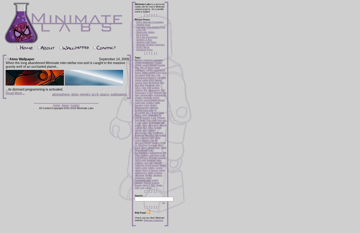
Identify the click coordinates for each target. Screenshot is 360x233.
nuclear (146, 117)
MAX (142, 85)
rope (159, 120)
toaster (138, 185)
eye (145, 145)
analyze (150, 102)
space (104, 94)
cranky (153, 105)
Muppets (158, 92)
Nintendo (151, 160)
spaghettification (143, 180)
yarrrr (148, 187)
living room (159, 155)
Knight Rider (158, 112)
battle (157, 102)
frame (138, 147)
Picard (148, 165)
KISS (137, 155)
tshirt (144, 125)
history (152, 77)
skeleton (147, 97)
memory (144, 157)
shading (139, 97)
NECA (138, 160)
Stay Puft (146, 87)
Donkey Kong (159, 142)
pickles (155, 165)
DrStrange (154, 82)
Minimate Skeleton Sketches (150, 44)
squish (155, 180)
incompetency (142, 152)
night (143, 160)
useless (156, 87)
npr (164, 92)
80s (146, 90)
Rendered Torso (144, 49)
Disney (147, 142)
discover (139, 142)
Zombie (138, 127)
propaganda (160, 95)
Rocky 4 (146, 170)
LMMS (149, 70)
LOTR (150, 92)
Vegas (159, 185)
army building (149, 130)
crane (146, 105)
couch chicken (142, 140)
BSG (137, 137)
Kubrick (144, 155)
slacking (139, 100)
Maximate (150, 85)
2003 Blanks (155, 80)
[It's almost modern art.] (35, 84)
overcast (148, 162)
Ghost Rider (154, 147)
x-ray (142, 187)
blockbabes (160, 135)
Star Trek (155, 75)
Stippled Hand (143, 24)
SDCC (138, 87)
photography (146, 95)
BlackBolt (149, 135)
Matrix (138, 115)
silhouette (139, 175)
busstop (139, 105)
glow (74, 94)
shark (151, 172)
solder (145, 122)
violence (139, 90)
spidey (145, 72)
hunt (148, 75)
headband (143, 150)
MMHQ (138, 117)
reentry (85, 94)
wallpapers (119, 94)
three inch (161, 72)
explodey (154, 107)
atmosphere (61, 94)
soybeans (140, 177)
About (65, 105)
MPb (151, 157)
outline (145, 80)
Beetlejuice (157, 132)
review (159, 167)
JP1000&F (140, 112)
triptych (146, 185)
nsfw (158, 160)
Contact (75, 105)
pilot (158, 85)
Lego (151, 155)
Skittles (148, 175)
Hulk (150, 150)
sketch (155, 97)
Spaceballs (154, 122)
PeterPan (139, 165)
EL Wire (139, 145)
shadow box (141, 172)
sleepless (157, 175)
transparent (159, 70)
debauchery (154, 90)
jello (164, 152)
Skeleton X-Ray (144, 39)
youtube (161, 65)
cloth (151, 137)
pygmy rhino (141, 167)
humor (138, 72)
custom (138, 82)
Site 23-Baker (147, 67)
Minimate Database (153, 220)
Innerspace (140, 92)
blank (157, 67)
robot (154, 120)
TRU (153, 185)
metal (150, 115)
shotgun (158, 172)
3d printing (140, 75)
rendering (148, 60)
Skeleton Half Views (146, 42)
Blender (138, 60)
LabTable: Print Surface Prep (150, 27)
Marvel (152, 65)
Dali (152, 140)
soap (138, 122)
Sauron (154, 170)
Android (157, 127)
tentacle (155, 182)
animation (158, 60)
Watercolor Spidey (145, 32)
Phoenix (161, 117)
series (145, 65)
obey (137, 95)
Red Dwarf (140, 120)
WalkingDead (158, 100)
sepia (161, 170)
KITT (148, 112)
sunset (147, 100)
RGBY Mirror (142, 47)
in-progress (148, 62)
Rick (148, 120)
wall (137, 187)
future (144, 147)
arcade (138, 130)
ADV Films (148, 127)
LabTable (161, 77)
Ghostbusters (142, 77)
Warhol (162, 125)
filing (160, 145)
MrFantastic (160, 157)
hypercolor (148, 110)
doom (146, 82)
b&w (150, 132)
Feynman (152, 145)
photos (138, 62)
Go (163, 202)
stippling (139, 182)
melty (144, 115)
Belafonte (139, 135)
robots (138, 170)
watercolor (140, 102)
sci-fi (94, 94)
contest (158, 62)
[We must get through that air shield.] (94, 84)
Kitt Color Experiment (147, 37)
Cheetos (144, 137)
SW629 (147, 182)
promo (152, 72)
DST (163, 90)
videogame (153, 125)
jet (155, 110)
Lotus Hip (141, 29)
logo (137, 157)
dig (156, 140)
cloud (157, 137)
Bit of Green (142, 34)
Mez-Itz (157, 115)
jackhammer (156, 152)
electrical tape (142, 107)
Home (56, 105)
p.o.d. (153, 117)
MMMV (138, 65)
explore (138, 110)
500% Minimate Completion (150, 22)
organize (139, 162)
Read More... (15, 93)
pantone (158, 162)
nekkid (138, 80)
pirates (163, 165)
